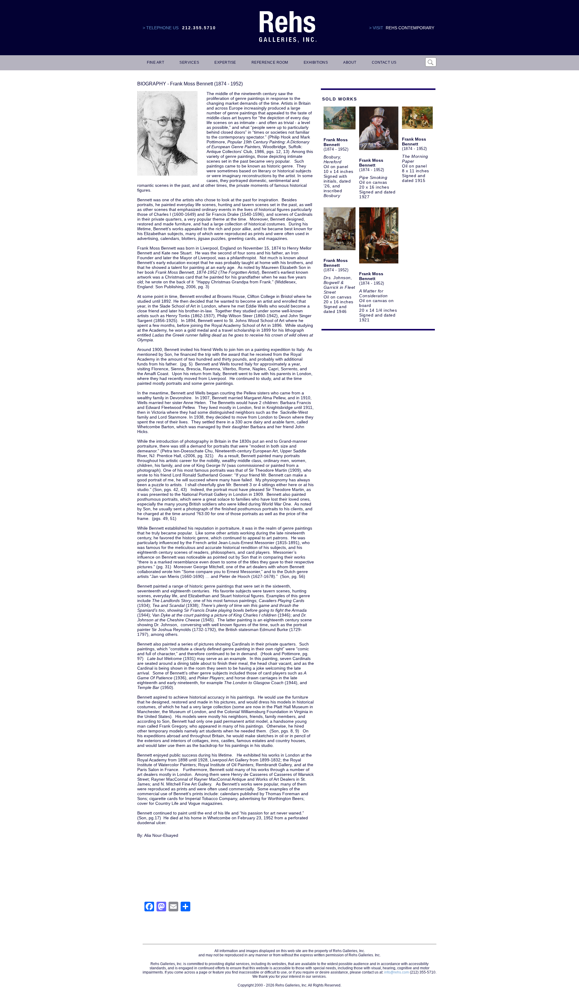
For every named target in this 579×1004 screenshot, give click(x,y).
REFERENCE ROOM (270, 62)
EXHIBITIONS (316, 62)
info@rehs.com (396, 972)
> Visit (376, 27)
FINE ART (155, 62)
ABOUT (349, 62)
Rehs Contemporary (410, 27)
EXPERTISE (225, 62)
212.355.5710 (199, 27)
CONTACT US (384, 62)
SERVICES (189, 62)
